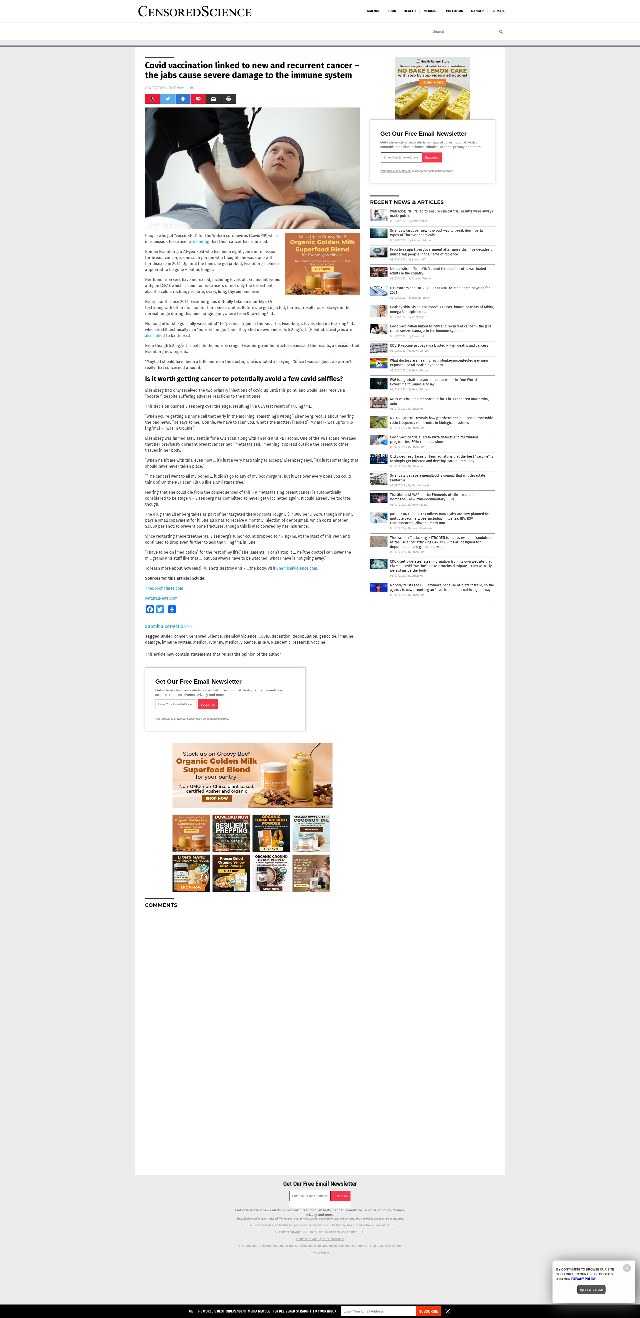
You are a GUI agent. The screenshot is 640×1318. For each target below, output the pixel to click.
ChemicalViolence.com (296, 568)
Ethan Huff (183, 88)
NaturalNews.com (161, 598)
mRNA (263, 642)
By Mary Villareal (418, 485)
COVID (264, 636)
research (300, 642)
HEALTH (410, 11)
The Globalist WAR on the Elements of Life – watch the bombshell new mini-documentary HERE (434, 497)
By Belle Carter (417, 221)
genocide (327, 636)
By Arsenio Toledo (419, 240)
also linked (155, 335)
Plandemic (280, 642)
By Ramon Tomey (419, 297)
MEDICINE (431, 11)
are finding (199, 241)
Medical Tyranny (208, 642)
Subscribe (428, 1311)
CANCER (477, 11)
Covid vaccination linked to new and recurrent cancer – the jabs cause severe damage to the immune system (441, 328)
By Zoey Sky (416, 317)
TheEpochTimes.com (164, 588)
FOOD (392, 11)
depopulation (304, 636)
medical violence (240, 642)
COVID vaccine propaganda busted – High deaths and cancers (439, 345)
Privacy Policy (320, 1253)
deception (281, 636)
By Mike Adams (417, 504)
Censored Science (205, 636)
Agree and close (591, 1290)
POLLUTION (454, 11)
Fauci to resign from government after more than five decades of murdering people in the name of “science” (442, 251)
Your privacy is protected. (170, 718)
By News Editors (418, 350)
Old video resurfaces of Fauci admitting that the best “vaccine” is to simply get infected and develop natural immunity (441, 458)
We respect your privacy (294, 1218)
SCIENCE (373, 11)
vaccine (318, 642)
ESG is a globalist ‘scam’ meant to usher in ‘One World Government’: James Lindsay (433, 382)
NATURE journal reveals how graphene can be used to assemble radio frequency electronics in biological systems (441, 420)
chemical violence (240, 636)
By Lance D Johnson (420, 528)
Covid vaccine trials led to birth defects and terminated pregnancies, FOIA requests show (434, 439)
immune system (176, 642)
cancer (180, 636)
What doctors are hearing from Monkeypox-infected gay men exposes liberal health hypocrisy (439, 362)
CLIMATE (498, 11)
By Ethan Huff (416, 259)
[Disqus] (252, 974)
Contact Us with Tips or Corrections (320, 1239)
